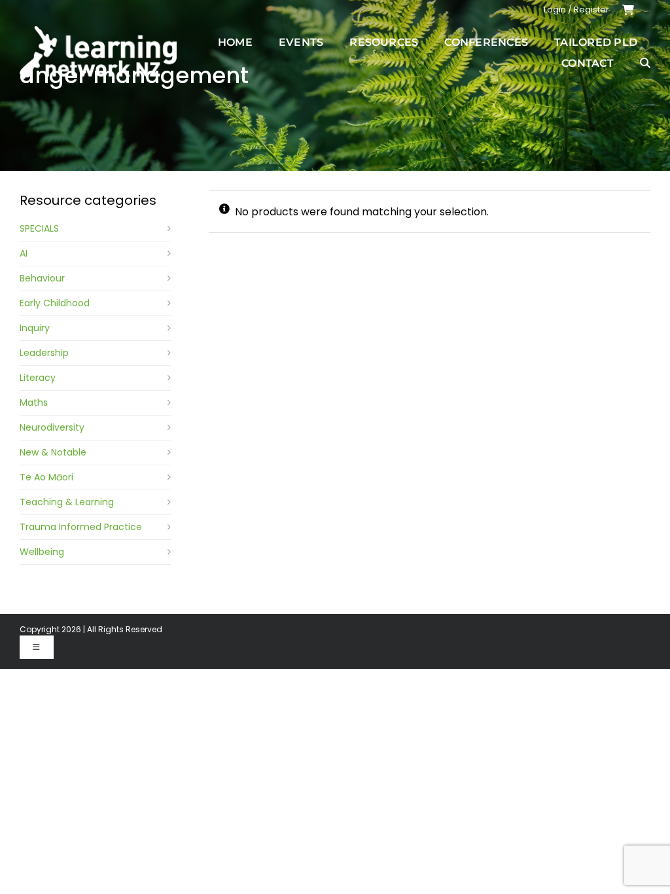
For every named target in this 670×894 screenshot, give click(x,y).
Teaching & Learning (67, 502)
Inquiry (35, 327)
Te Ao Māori (46, 477)
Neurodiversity (52, 427)
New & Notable (53, 452)
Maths (34, 402)
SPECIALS (39, 228)
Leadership (44, 352)
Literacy (38, 377)
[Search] (645, 62)
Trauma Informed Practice (81, 526)
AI (23, 253)
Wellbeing (42, 551)
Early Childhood (55, 303)
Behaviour (42, 278)
